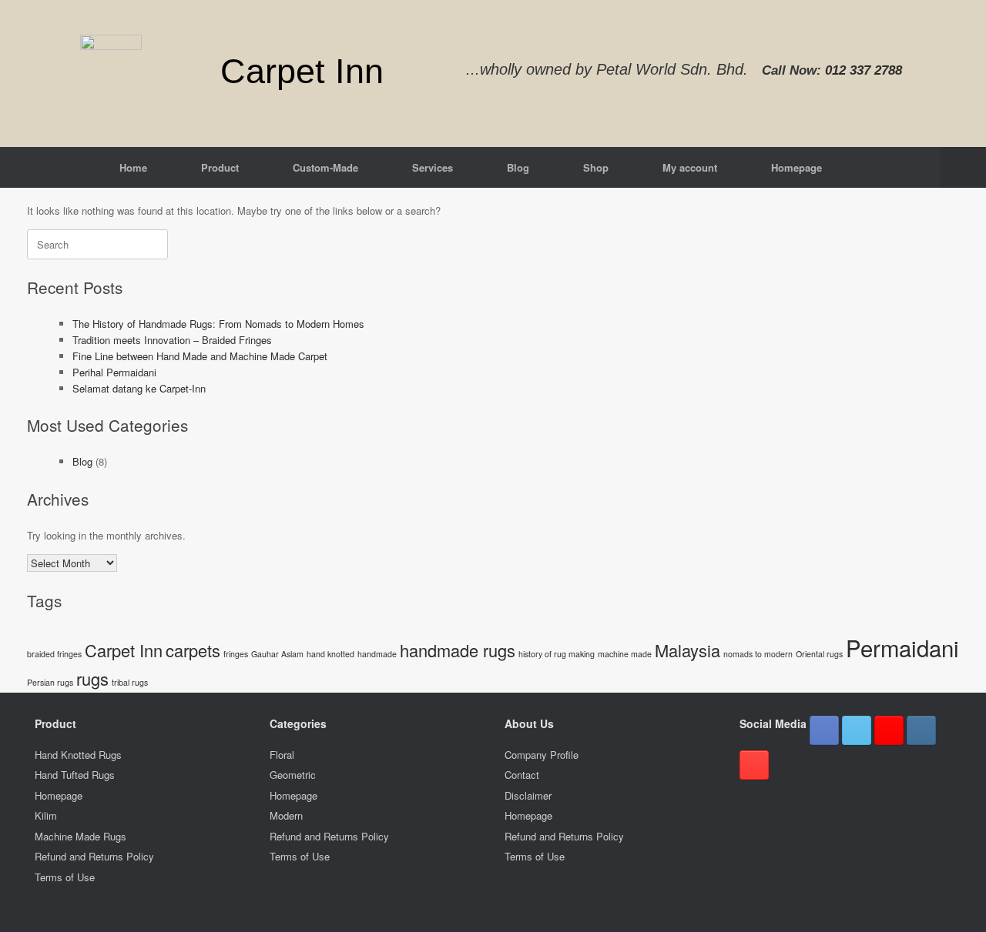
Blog (518, 167)
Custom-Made (325, 167)
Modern (286, 815)
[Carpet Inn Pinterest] (754, 765)
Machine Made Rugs (80, 836)
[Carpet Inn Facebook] (824, 730)
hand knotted (330, 654)
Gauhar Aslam (277, 654)
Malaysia (687, 650)
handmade (377, 654)
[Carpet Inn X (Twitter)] (856, 730)
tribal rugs (130, 682)
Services (432, 167)
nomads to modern (758, 654)
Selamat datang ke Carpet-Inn (139, 388)
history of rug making (556, 654)
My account (689, 167)
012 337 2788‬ (863, 70)
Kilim (46, 815)
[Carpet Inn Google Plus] (889, 730)
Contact (522, 774)
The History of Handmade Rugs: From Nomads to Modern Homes (218, 323)
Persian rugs (50, 682)
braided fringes (54, 654)
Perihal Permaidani (114, 372)
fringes (235, 654)
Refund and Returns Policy (94, 856)
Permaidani (902, 647)
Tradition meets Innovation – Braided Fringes (172, 339)
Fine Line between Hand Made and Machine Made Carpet (199, 356)
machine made (625, 654)
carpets (193, 650)
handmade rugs (457, 650)
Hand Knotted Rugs (78, 754)
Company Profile (542, 754)
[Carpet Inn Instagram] (921, 730)
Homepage (796, 167)
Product (220, 167)
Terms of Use (65, 877)
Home (133, 167)
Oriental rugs (819, 654)
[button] (963, 167)
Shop (596, 167)
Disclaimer (528, 795)
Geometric (293, 774)
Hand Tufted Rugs (75, 774)
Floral (282, 754)
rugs (92, 678)
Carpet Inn (124, 650)
